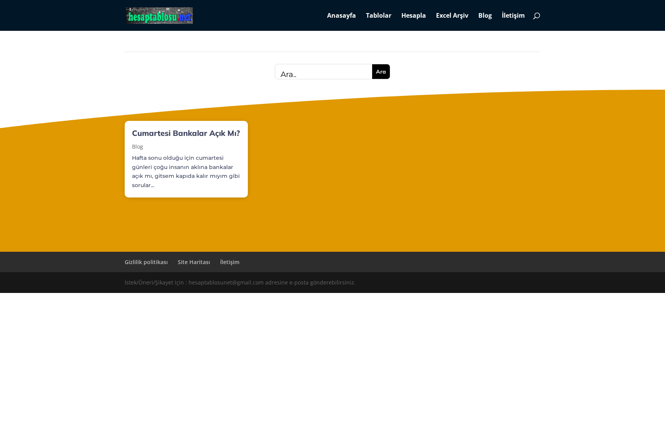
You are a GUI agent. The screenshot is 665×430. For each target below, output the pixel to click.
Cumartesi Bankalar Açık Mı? (186, 133)
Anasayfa (341, 16)
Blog (485, 16)
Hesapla (413, 16)
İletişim (513, 16)
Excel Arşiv (452, 16)
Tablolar (378, 16)
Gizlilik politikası (146, 262)
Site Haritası (194, 262)
